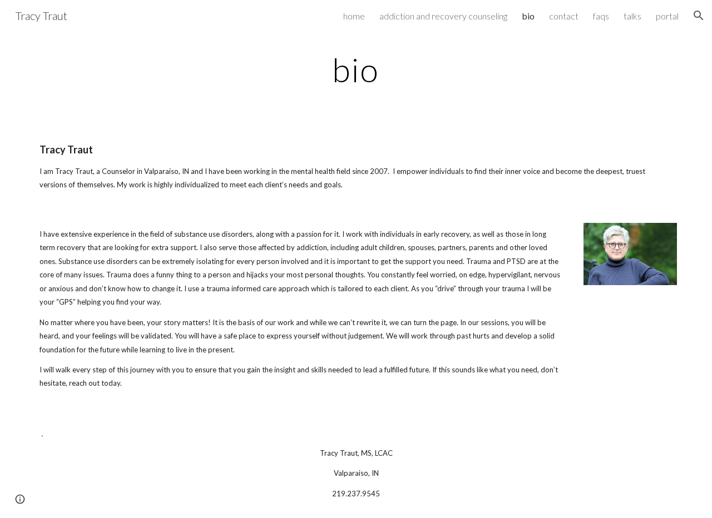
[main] (356, 69)
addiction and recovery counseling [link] (443, 16)
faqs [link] (601, 16)
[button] (698, 15)
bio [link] (528, 16)
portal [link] (667, 16)
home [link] (354, 16)
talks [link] (632, 16)
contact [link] (563, 16)
